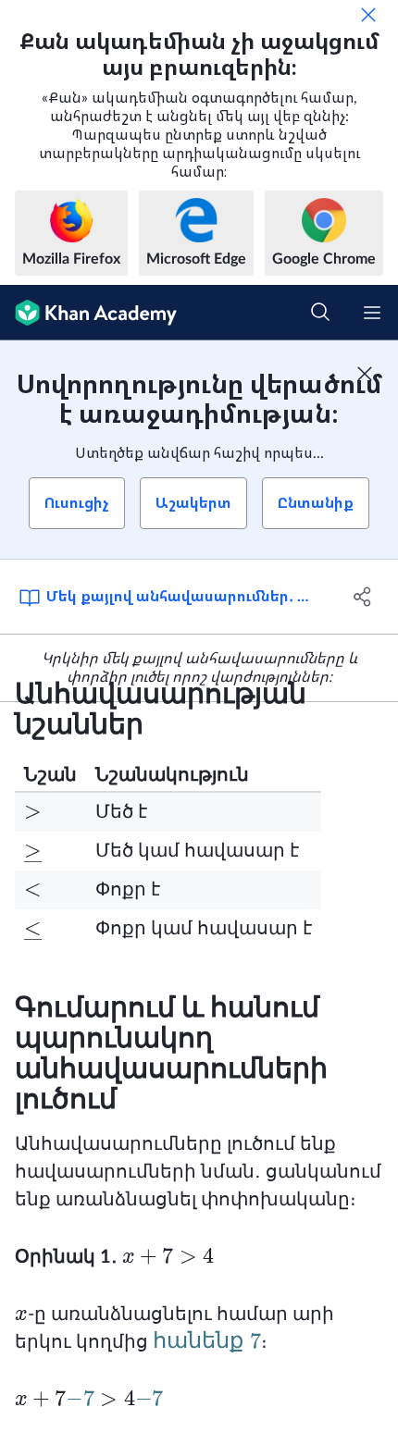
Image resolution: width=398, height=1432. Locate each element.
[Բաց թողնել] (368, 15)
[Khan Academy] (88, 312)
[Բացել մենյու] (372, 313)
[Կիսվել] (363, 596)
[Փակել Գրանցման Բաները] (364, 373)
